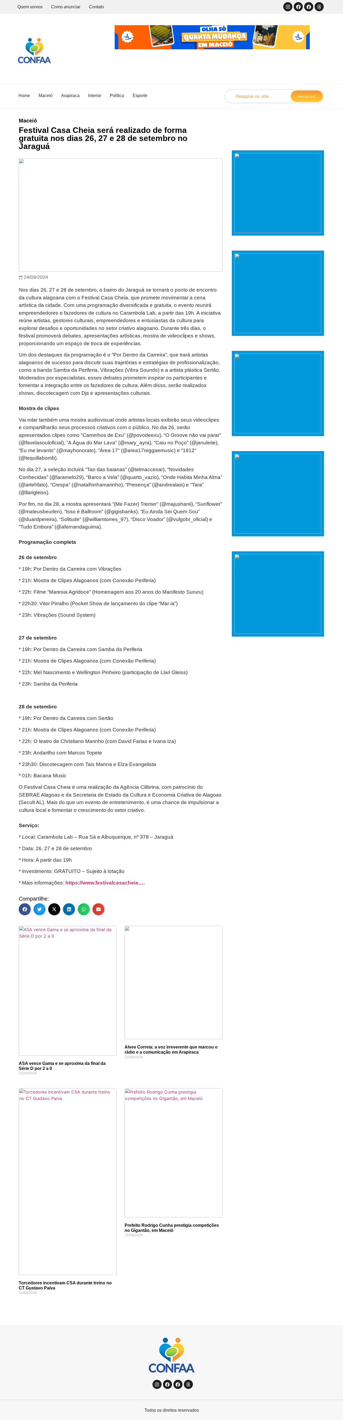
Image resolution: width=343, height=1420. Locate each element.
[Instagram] (287, 6)
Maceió (28, 121)
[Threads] (319, 6)
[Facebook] (298, 6)
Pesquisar (306, 96)
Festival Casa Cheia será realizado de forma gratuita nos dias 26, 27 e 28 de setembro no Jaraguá (103, 138)
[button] (25, 909)
